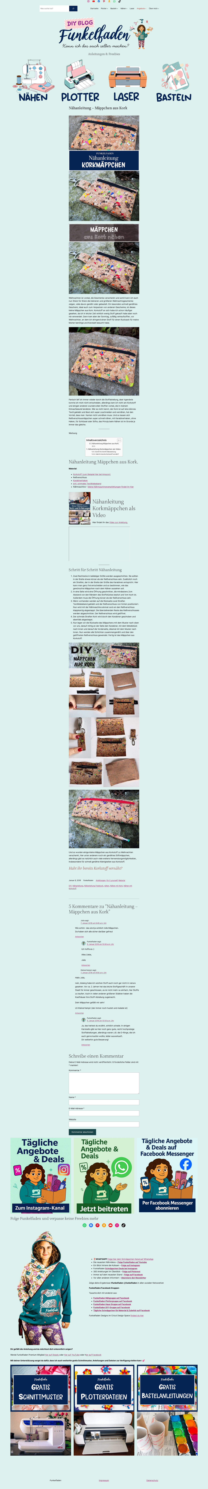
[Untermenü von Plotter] (107, 8)
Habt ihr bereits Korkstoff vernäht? (107, 454)
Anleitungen (101, 880)
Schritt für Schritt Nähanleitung (105, 452)
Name (72, 1097)
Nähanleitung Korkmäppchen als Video (104, 449)
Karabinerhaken (80, 480)
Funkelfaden (55, 1480)
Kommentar (75, 1070)
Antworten (79, 937)
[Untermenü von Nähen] (126, 8)
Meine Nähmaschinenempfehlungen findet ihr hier (111, 487)
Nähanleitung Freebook (93, 886)
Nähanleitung (78, 886)
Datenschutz (152, 1480)
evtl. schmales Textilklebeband (87, 484)
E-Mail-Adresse (76, 1108)
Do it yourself (112, 880)
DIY (70, 886)
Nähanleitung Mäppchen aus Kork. (105, 444)
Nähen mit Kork (116, 886)
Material (122, 880)
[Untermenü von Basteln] (117, 8)
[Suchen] (73, 8)
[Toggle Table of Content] (118, 440)
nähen (106, 886)
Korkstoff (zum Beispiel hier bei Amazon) (92, 474)
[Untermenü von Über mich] (158, 8)
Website (72, 1119)
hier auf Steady (52, 1355)
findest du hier (137, 1315)
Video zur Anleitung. (118, 522)
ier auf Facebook (93, 1355)
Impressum (104, 1480)
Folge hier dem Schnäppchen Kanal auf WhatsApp (130, 1259)
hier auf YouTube (72, 1355)
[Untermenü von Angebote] (145, 8)
